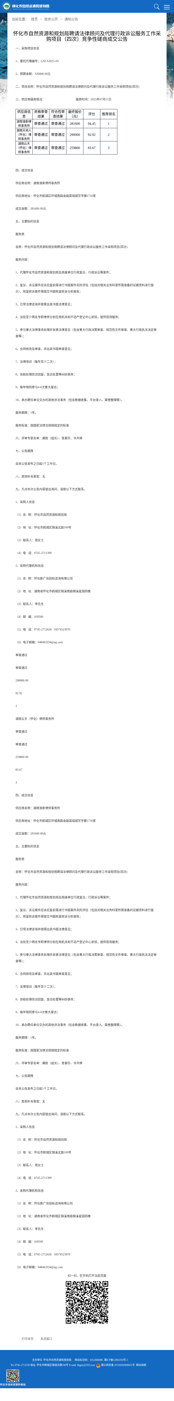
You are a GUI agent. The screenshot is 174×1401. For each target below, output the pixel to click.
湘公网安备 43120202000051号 (117, 1365)
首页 (34, 19)
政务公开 (51, 19)
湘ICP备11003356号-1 (116, 1359)
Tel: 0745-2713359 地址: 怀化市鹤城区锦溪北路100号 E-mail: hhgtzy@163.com (78, 1365)
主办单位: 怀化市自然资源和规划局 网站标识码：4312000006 (78, 1359)
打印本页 (28, 1338)
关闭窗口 (46, 1338)
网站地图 (141, 1365)
